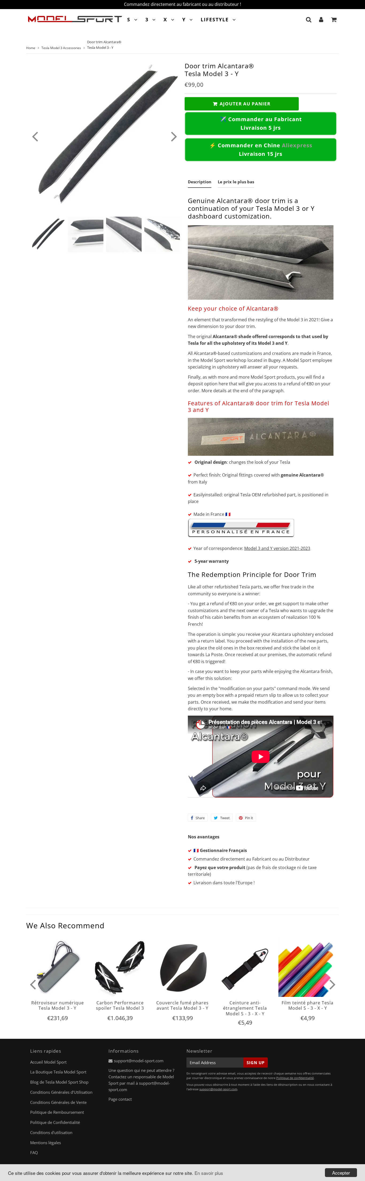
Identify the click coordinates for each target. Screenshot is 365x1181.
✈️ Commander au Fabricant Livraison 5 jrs (261, 123)
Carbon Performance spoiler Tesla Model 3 (120, 1005)
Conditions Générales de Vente (58, 1102)
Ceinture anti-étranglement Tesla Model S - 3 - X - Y (245, 1008)
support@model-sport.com (139, 1060)
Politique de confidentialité (295, 1078)
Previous (34, 136)
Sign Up (256, 1062)
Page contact (120, 1099)
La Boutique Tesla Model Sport (58, 1072)
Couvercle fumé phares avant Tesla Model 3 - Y (182, 1005)
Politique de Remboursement (57, 1112)
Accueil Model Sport (48, 1062)
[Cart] (334, 19)
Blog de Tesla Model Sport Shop (59, 1082)
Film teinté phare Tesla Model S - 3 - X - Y (307, 1005)
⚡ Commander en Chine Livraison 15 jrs (260, 149)
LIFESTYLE (215, 19)
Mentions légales (45, 1142)
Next (174, 136)
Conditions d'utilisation (51, 1132)
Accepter (341, 1172)
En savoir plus (209, 1173)
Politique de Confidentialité (55, 1122)
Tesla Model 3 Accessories (61, 48)
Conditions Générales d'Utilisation (61, 1092)
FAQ (34, 1152)
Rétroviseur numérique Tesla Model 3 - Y (57, 1005)
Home (30, 48)
